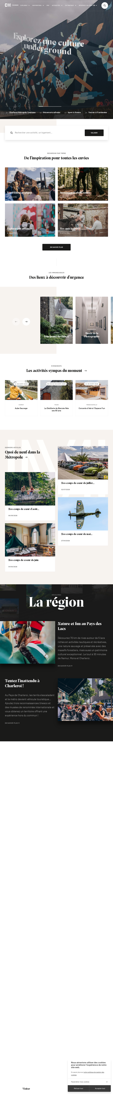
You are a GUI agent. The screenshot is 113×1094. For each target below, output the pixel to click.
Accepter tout (100, 1088)
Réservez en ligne (86, 5)
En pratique (69, 5)
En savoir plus (56, 247)
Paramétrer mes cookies (80, 1082)
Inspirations (37, 5)
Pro (48, 5)
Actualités (56, 5)
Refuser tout (78, 1088)
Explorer (23, 5)
